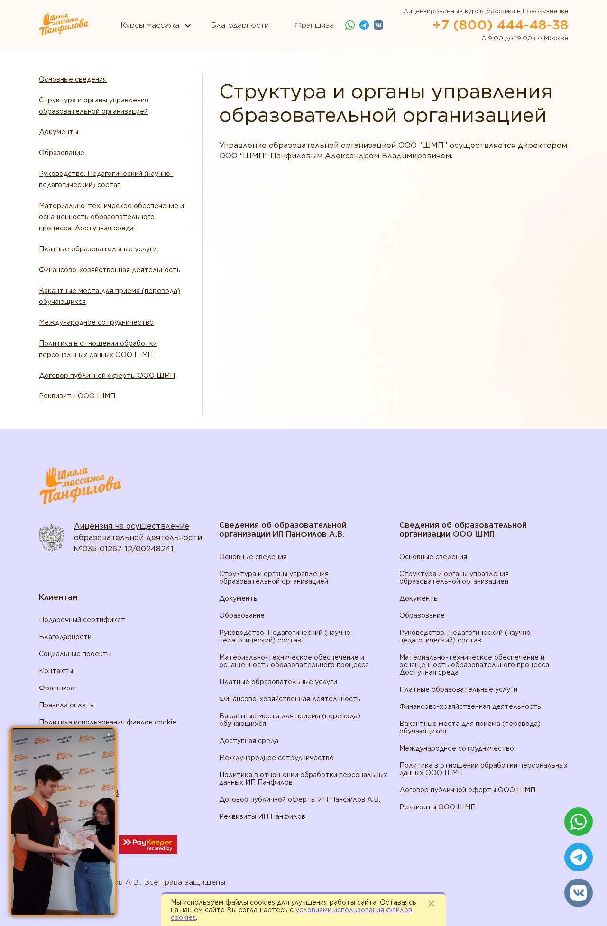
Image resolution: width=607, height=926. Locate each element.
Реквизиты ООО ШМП (77, 396)
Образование (61, 152)
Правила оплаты (67, 705)
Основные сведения (73, 79)
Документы (58, 132)
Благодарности (65, 637)
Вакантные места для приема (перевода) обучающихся (109, 296)
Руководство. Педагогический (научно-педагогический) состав (106, 179)
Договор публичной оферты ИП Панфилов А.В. (299, 799)
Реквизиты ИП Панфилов (262, 816)
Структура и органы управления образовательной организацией (93, 105)
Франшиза (56, 688)
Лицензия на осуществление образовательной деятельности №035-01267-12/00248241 (138, 537)
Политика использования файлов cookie (107, 722)
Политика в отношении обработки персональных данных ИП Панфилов (303, 778)
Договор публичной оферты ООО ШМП (107, 375)
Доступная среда (248, 740)
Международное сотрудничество (96, 322)
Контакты (56, 671)
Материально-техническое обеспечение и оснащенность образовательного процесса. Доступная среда (111, 217)
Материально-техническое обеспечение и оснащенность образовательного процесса (294, 661)
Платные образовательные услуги (98, 249)
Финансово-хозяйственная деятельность (110, 270)
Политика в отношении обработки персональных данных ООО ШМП (98, 348)
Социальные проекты (75, 654)
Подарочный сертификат (82, 619)
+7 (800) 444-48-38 (500, 25)
